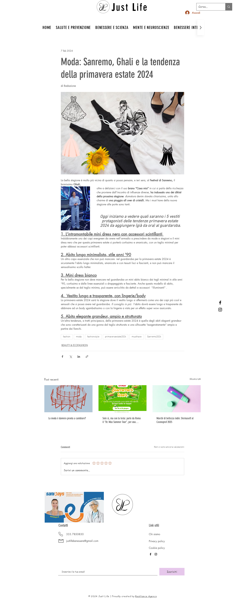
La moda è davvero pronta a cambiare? (67, 418)
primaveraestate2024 (115, 336)
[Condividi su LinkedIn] (78, 356)
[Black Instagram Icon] (220, 309)
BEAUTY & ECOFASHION (75, 345)
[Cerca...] (228, 6)
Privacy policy (157, 541)
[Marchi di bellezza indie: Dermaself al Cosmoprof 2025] (176, 398)
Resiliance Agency (146, 596)
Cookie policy (157, 548)
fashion (66, 336)
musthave (137, 336)
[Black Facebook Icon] (220, 302)
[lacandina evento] (68, 398)
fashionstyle (93, 336)
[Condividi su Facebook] (62, 356)
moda (79, 336)
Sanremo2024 (154, 336)
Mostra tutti (195, 378)
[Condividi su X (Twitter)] (70, 356)
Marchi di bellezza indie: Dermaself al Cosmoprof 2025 (175, 420)
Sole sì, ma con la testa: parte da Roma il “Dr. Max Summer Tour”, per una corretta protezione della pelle (121, 420)
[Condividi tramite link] (86, 356)
